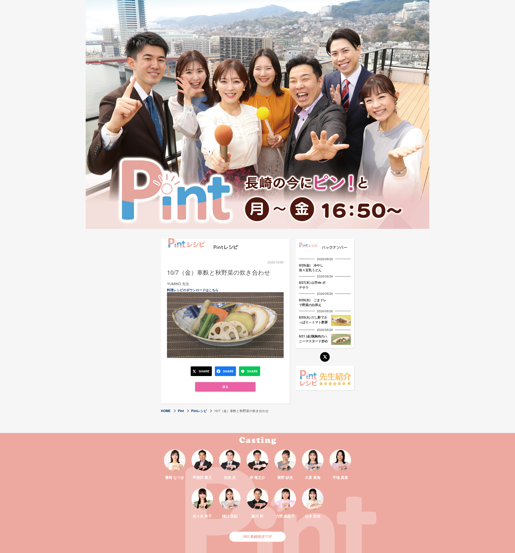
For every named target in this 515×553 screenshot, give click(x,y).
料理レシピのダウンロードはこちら (192, 290)
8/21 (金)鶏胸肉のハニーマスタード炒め (313, 338)
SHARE (204, 371)
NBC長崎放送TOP (257, 536)
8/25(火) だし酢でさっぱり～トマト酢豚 (313, 319)
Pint (181, 410)
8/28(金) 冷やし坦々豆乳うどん (311, 267)
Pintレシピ (199, 410)
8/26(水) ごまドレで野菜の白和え (313, 302)
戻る (225, 386)
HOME (166, 410)
